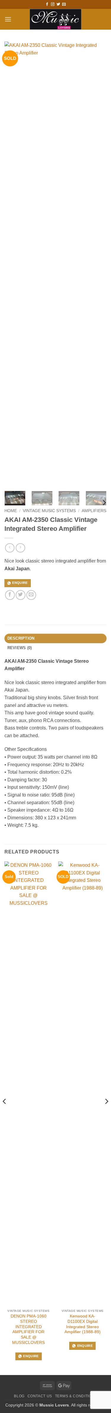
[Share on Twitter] (20, 595)
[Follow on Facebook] (47, 4)
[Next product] (9, 547)
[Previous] (4, 1113)
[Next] (103, 502)
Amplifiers (94, 511)
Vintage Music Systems (49, 511)
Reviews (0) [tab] (19, 648)
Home (10, 511)
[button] (8, 19)
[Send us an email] (64, 4)
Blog (19, 1396)
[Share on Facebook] (10, 595)
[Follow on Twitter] (58, 4)
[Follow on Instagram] (52, 4)
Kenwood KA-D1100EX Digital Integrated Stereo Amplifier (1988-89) (83, 1324)
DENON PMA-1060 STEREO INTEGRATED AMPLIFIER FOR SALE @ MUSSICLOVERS (28, 1329)
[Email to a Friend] (31, 595)
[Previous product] (20, 547)
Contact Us (40, 1396)
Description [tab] (21, 638)
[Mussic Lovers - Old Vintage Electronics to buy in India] (55, 19)
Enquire (20, 582)
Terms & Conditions (76, 1396)
